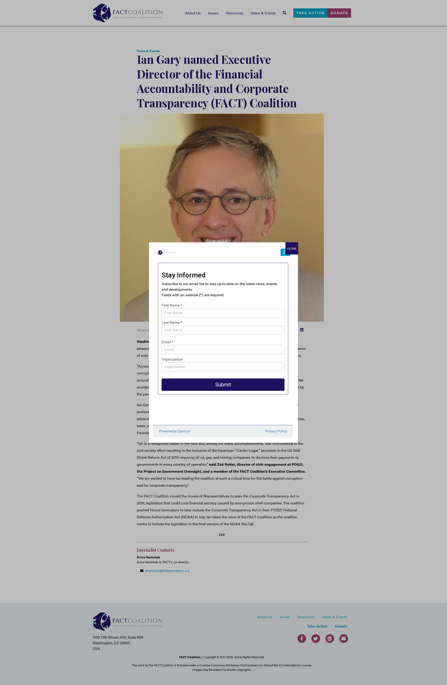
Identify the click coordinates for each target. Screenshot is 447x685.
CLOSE (291, 248)
